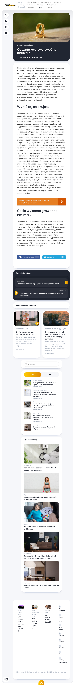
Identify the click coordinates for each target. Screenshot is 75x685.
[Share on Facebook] (6, 21)
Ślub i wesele (23, 45)
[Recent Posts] (32, 374)
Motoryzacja (51, 5)
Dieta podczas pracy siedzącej (34, 623)
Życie (40, 8)
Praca (34, 614)
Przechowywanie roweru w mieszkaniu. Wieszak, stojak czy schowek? (44, 394)
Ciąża (25, 495)
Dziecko (30, 5)
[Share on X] (6, 15)
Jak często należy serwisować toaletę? (21, 624)
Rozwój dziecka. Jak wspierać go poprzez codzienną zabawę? (44, 384)
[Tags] (50, 374)
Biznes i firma (32, 2)
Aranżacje (36, 425)
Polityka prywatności (62, 661)
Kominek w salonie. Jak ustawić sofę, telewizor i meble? (44, 428)
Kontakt (49, 8)
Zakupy (58, 329)
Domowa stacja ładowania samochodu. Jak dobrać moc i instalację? (43, 417)
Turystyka (30, 8)
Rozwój (40, 380)
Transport (19, 329)
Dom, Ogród (45, 2)
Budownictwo (50, 329)
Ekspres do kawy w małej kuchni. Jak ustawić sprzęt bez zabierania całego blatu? (45, 406)
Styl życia (43, 390)
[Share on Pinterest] (6, 27)
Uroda (47, 610)
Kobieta (56, 2)
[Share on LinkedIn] (6, 33)
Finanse (40, 5)
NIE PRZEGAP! (62, 610)
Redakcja (25, 57)
